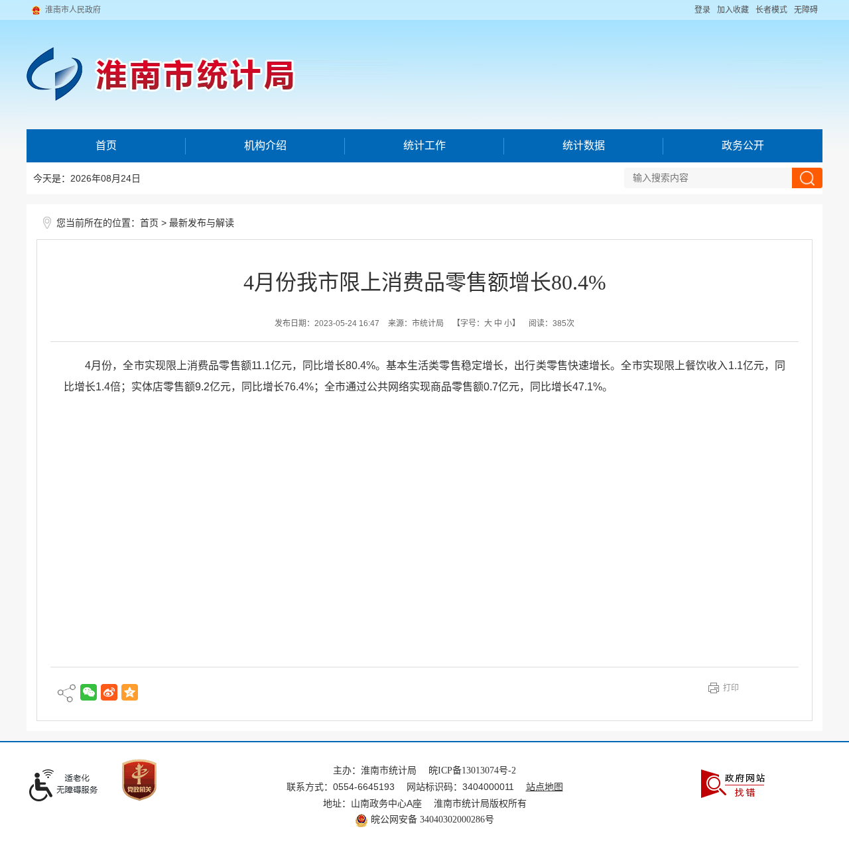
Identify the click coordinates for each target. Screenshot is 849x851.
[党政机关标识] (139, 779)
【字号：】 (486, 323)
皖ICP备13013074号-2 (472, 770)
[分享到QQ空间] (129, 692)
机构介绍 (265, 145)
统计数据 (583, 145)
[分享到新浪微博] (109, 692)
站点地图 (544, 787)
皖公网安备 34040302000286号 (431, 819)
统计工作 (424, 145)
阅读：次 (551, 323)
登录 (702, 10)
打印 (731, 688)
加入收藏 (733, 10)
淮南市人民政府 (73, 10)
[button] (771, 10)
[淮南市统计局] (424, 64)
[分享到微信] (88, 692)
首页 (106, 145)
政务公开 (743, 145)
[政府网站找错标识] (732, 783)
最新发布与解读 (201, 223)
